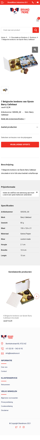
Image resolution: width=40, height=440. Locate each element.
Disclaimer (5, 410)
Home (3, 37)
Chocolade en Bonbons (19, 37)
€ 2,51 (7, 321)
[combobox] (17, 30)
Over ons (4, 367)
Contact (4, 371)
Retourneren (5, 385)
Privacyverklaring (7, 402)
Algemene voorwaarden (9, 398)
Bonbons (33, 37)
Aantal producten (9, 127)
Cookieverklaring (7, 406)
